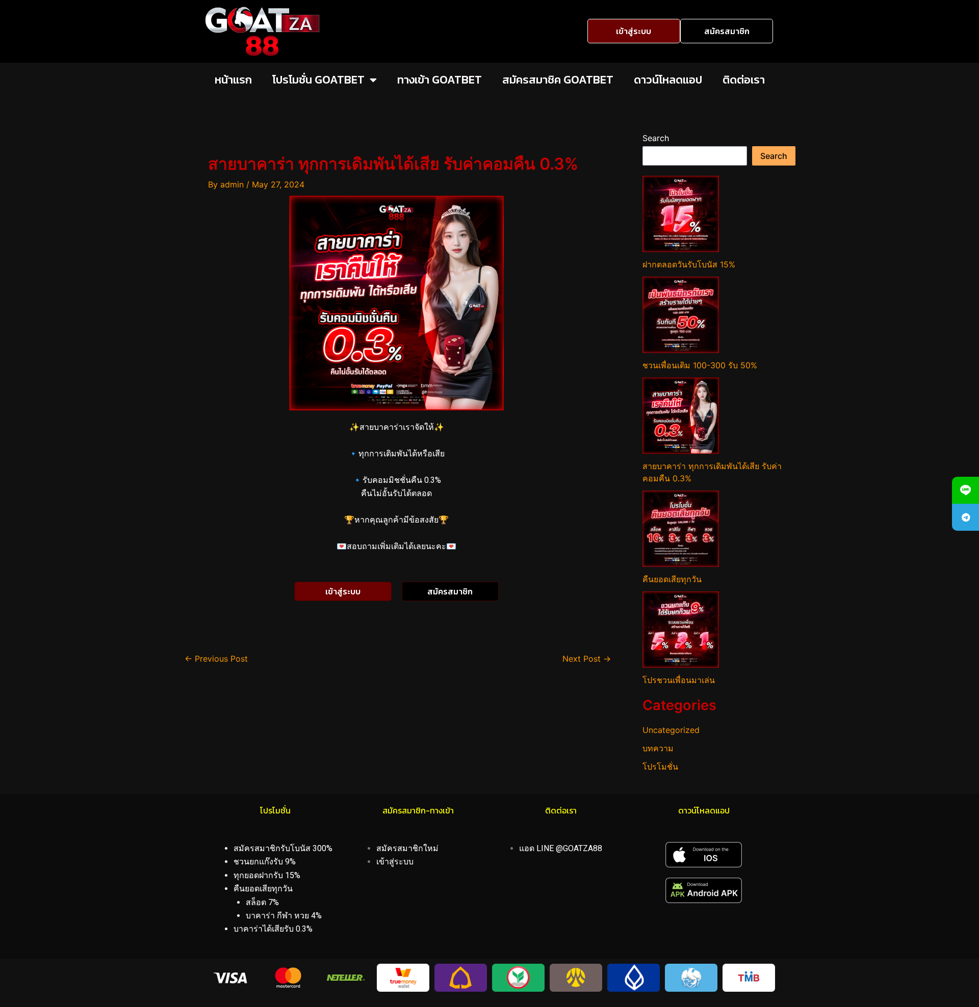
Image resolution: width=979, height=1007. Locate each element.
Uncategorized (671, 730)
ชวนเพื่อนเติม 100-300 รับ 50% (699, 365)
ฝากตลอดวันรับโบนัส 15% (688, 264)
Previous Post (216, 659)
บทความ (658, 748)
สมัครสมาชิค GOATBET (557, 79)
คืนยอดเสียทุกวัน (672, 579)
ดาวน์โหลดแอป (668, 79)
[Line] (965, 490)
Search (655, 138)
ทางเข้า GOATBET (439, 79)
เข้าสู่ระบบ (395, 861)
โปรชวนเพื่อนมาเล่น (678, 680)
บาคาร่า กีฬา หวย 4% (284, 915)
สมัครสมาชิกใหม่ (407, 848)
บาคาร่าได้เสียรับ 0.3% (273, 929)
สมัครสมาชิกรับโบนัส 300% (283, 848)
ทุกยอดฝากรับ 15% (267, 875)
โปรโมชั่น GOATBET (318, 79)
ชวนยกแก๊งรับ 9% (265, 861)
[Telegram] (965, 517)
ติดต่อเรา (744, 79)
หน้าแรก (233, 79)
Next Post (586, 659)
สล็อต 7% (262, 902)
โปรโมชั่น (660, 766)
